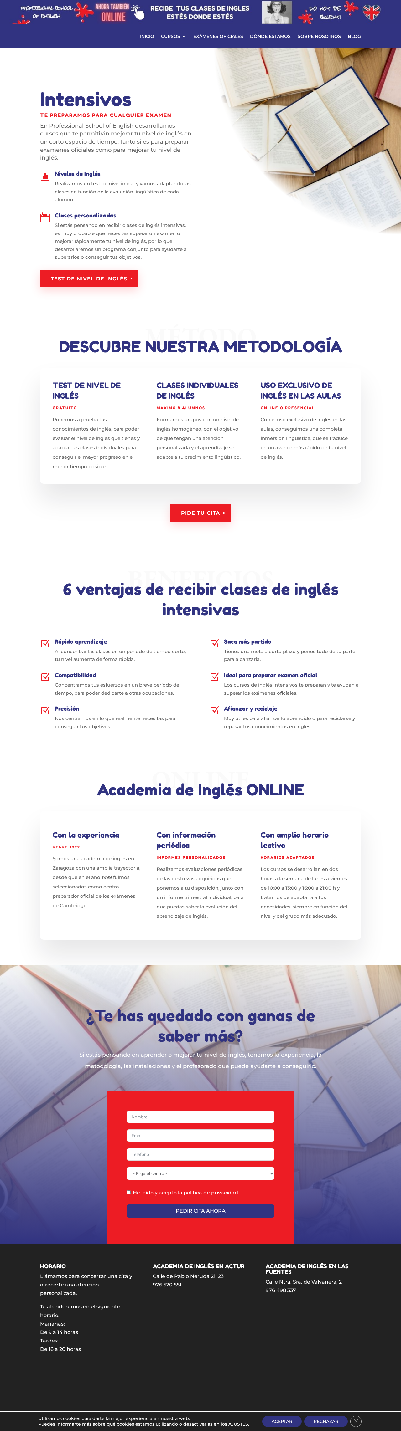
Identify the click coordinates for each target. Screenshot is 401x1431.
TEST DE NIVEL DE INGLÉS (89, 279)
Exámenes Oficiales (218, 36)
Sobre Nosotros (319, 36)
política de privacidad (211, 1193)
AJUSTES (238, 1424)
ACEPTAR (282, 1421)
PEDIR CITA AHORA (201, 1211)
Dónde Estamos (270, 36)
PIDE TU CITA (200, 513)
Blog (354, 36)
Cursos (170, 36)
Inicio (147, 36)
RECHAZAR (326, 1421)
